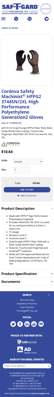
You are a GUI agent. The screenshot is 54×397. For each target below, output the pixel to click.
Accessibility (14, 373)
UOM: (4, 160)
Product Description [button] (18, 208)
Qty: (3, 169)
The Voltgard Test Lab (27, 310)
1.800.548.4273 (20, 383)
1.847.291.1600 (35, 383)
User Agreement (28, 373)
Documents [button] (10, 281)
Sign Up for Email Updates (27, 359)
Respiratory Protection (27, 303)
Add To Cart (27, 189)
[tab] (27, 208)
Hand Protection (27, 307)
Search (27, 294)
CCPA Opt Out (37, 375)
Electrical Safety (27, 300)
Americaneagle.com (40, 393)
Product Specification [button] (19, 273)
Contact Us (25, 375)
